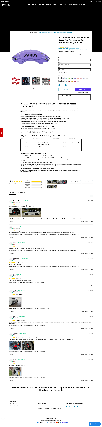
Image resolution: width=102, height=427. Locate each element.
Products (35, 32)
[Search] (84, 1)
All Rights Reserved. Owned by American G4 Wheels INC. (51, 420)
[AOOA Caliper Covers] (5, 5)
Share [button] (12, 221)
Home (31, 32)
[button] (89, 1)
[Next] (32, 88)
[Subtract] (59, 85)
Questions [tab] (20, 192)
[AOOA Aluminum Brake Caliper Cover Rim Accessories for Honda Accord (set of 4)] (15, 81)
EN (96, 1)
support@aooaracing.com (44, 406)
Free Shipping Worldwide (69, 51)
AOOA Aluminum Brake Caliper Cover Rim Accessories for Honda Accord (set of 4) (27, 218)
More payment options (83, 92)
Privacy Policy (13, 401)
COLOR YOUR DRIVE (5, 1)
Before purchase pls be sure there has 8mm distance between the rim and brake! (51, 8)
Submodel (60, 62)
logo (59, 67)
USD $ (99, 1)
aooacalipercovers (62, 45)
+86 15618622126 (42, 403)
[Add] (66, 85)
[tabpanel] (51, 137)
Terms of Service (13, 403)
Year (59, 57)
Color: (60, 75)
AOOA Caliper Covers (43, 401)
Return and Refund (14, 405)
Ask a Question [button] (76, 181)
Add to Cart (66, 89)
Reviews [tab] (12, 192)
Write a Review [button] (88, 181)
